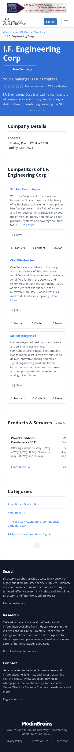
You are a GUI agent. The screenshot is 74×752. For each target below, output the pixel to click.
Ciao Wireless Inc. (22, 260)
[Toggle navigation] (66, 22)
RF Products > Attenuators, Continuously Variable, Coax (33, 523)
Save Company (22, 69)
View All (61, 423)
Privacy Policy (14, 741)
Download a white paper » (19, 651)
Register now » (12, 699)
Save (19, 235)
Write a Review (58, 86)
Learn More (18, 467)
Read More (28, 225)
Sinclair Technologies (25, 189)
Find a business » (14, 603)
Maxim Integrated (23, 335)
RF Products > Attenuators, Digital (29, 534)
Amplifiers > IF (17, 513)
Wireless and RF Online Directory (24, 32)
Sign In (50, 21)
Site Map (62, 741)
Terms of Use (39, 741)
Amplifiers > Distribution (23, 504)
